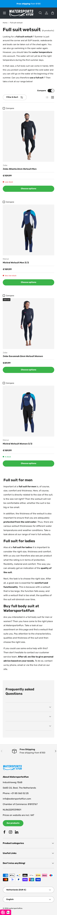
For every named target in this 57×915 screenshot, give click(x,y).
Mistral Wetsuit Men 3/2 (16, 262)
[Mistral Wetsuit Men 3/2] (28, 230)
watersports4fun (15, 908)
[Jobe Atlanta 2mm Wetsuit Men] (28, 136)
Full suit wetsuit (16, 23)
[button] (53, 13)
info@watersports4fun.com (17, 798)
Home (5, 23)
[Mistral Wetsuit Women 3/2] (28, 411)
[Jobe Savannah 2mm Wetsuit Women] (28, 323)
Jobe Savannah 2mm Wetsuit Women (23, 356)
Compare (41, 90)
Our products (13, 823)
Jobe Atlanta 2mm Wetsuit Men (20, 169)
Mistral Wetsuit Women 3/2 (17, 443)
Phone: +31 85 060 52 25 (16, 793)
